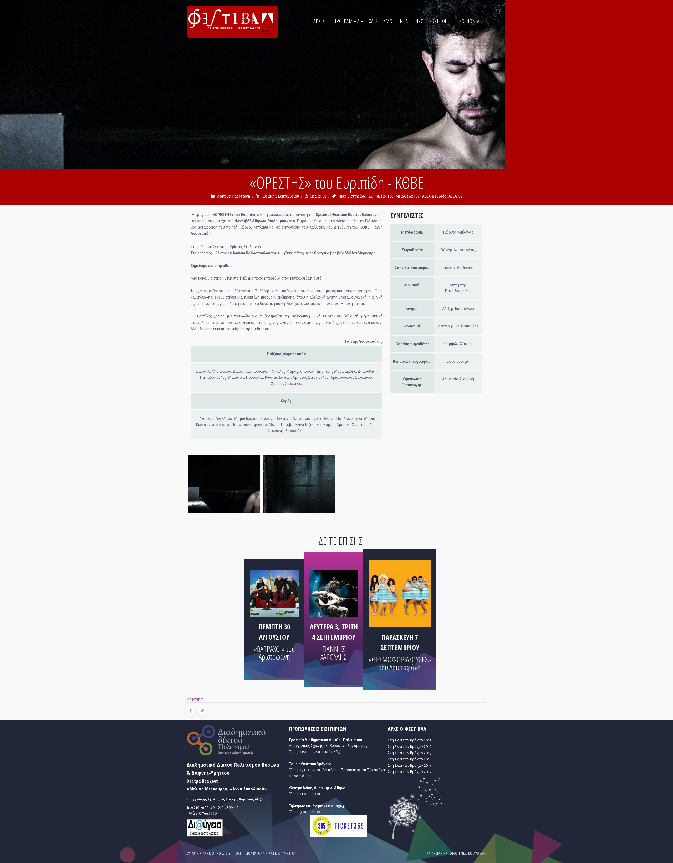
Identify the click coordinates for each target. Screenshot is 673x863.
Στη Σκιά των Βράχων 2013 (409, 765)
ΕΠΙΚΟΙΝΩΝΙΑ (466, 21)
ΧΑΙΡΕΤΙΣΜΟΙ (381, 21)
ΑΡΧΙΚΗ (320, 21)
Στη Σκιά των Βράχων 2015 (409, 753)
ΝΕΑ (404, 21)
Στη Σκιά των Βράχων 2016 (410, 746)
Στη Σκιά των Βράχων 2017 (409, 740)
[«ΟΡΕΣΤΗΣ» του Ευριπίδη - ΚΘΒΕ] (224, 485)
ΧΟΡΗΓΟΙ (438, 21)
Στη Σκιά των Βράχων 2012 (409, 772)
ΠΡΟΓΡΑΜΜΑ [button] (347, 21)
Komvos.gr (477, 853)
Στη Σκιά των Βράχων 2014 (410, 759)
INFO (419, 21)
